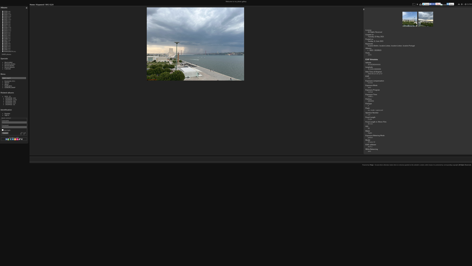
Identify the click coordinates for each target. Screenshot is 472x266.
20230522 (8, 104)
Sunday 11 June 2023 (375, 41)
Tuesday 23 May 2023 (376, 37)
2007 (5, 40)
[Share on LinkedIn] (450, 5)
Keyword (40, 5)
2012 (5, 34)
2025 (5, 13)
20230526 (8, 98)
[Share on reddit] (444, 5)
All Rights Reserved (375, 32)
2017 (5, 26)
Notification (8, 86)
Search (7, 82)
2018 (5, 24)
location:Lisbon (396, 46)
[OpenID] (15, 139)
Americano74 (8, 51)
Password (5, 125)
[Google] (8, 139)
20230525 (8, 99)
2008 (5, 38)
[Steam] (20, 139)
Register (7, 113)
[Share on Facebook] (432, 5)
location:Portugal (409, 46)
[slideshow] (417, 4)
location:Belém (373, 46)
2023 (5, 16)
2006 (5, 42)
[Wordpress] (22, 139)
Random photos (10, 64)
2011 (5, 35)
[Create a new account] (21, 133)
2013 (5, 32)
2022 (5, 18)
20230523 (8, 103)
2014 (5, 30)
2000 (5, 50)
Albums (4, 8)
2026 (5, 11)
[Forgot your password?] (24, 133)
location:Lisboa (384, 46)
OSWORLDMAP (10, 87)
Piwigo (372, 165)
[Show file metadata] (420, 4)
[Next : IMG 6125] (465, 4)
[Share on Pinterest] (438, 5)
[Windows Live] (13, 139)
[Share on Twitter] (425, 5)
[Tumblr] (11, 139)
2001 (5, 48)
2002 (5, 46)
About (6, 84)
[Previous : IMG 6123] (462, 4)
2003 (5, 45)
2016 (5, 27)
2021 (5, 19)
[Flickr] (17, 139)
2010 (5, 37)
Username (5, 120)
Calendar (8, 69)
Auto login (6, 130)
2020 (5, 21)
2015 (5, 29)
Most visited (8, 62)
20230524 (8, 101)
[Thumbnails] (458, 4)
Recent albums (10, 67)
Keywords (8, 81)
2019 (5, 22)
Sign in (7, 115)
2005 (5, 43)
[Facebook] (6, 139)
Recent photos (9, 65)
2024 (5, 14)
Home (32, 5)
